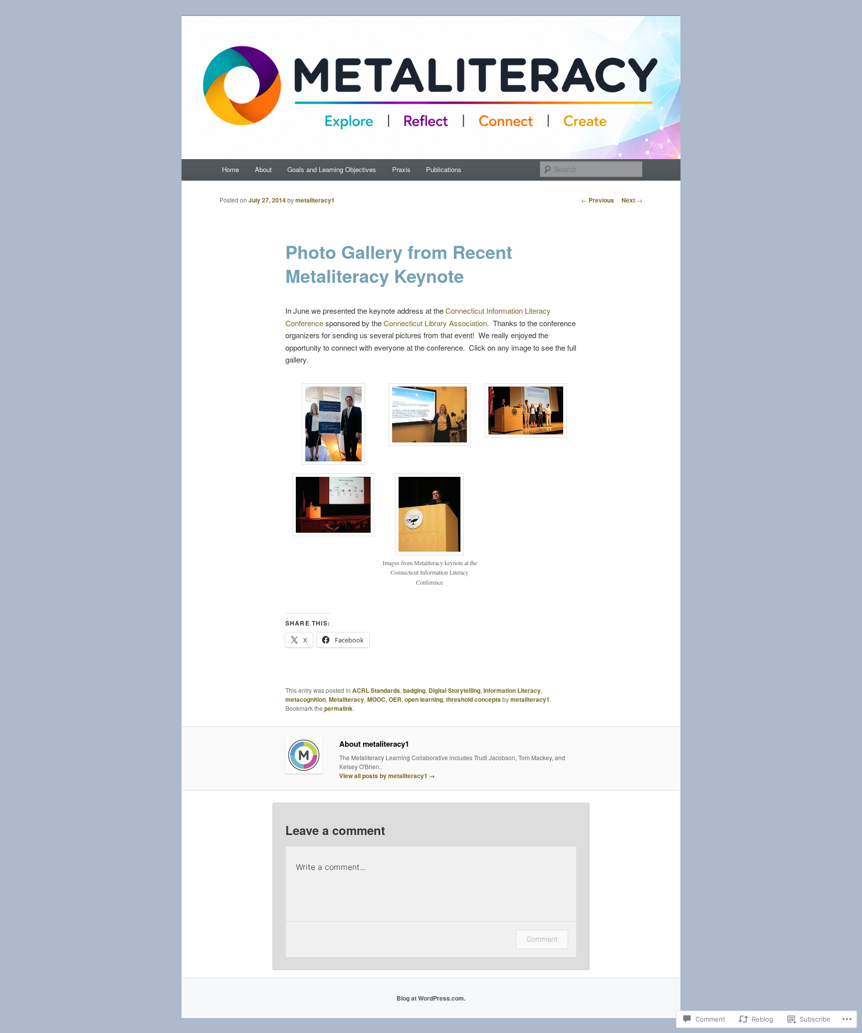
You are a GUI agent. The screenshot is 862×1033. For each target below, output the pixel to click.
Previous (597, 200)
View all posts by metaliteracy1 (387, 775)
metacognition (305, 699)
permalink (338, 708)
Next (632, 200)
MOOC (376, 699)
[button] (333, 425)
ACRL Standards (376, 690)
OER (395, 699)
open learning (424, 699)
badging (414, 690)
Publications (443, 169)
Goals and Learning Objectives (331, 169)
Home (230, 169)
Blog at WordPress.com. (431, 998)
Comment (542, 939)
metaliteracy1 (315, 200)
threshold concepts (473, 699)
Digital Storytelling (454, 690)
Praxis (401, 169)
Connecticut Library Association (435, 323)
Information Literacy (512, 690)
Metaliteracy (346, 699)
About (263, 169)
